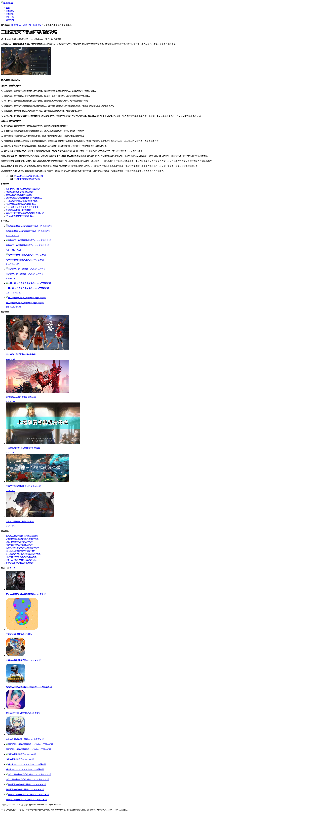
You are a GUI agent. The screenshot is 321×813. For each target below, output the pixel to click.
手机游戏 (10, 11)
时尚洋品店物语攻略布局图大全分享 (22, 548)
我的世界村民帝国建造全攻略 (19, 542)
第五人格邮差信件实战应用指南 (20, 216)
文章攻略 (10, 20)
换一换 (13, 568)
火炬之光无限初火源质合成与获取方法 (23, 189)
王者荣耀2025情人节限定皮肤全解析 (22, 201)
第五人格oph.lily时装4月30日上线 (28, 176)
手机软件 (10, 14)
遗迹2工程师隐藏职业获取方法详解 (22, 536)
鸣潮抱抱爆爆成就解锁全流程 (27, 179)
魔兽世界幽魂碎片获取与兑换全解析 (22, 539)
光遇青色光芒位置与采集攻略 (20, 563)
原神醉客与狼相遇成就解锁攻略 (20, 192)
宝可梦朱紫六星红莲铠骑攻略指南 (21, 204)
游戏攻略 (37, 25)
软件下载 (10, 17)
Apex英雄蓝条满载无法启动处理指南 (22, 207)
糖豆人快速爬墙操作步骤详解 (19, 195)
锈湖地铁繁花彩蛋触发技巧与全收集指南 (24, 198)
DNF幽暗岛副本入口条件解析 (19, 210)
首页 (8, 8)
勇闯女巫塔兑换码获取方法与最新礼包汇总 (25, 213)
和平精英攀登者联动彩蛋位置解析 (21, 557)
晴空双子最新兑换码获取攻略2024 (21, 560)
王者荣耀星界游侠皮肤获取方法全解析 (23, 554)
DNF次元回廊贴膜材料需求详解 (20, 551)
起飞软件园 (16, 25)
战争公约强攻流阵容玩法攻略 (19, 545)
